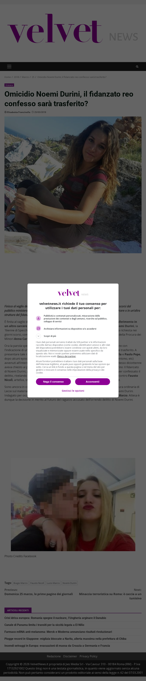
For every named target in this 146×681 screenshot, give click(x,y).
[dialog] (73, 340)
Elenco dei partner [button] (66, 356)
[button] (73, 336)
